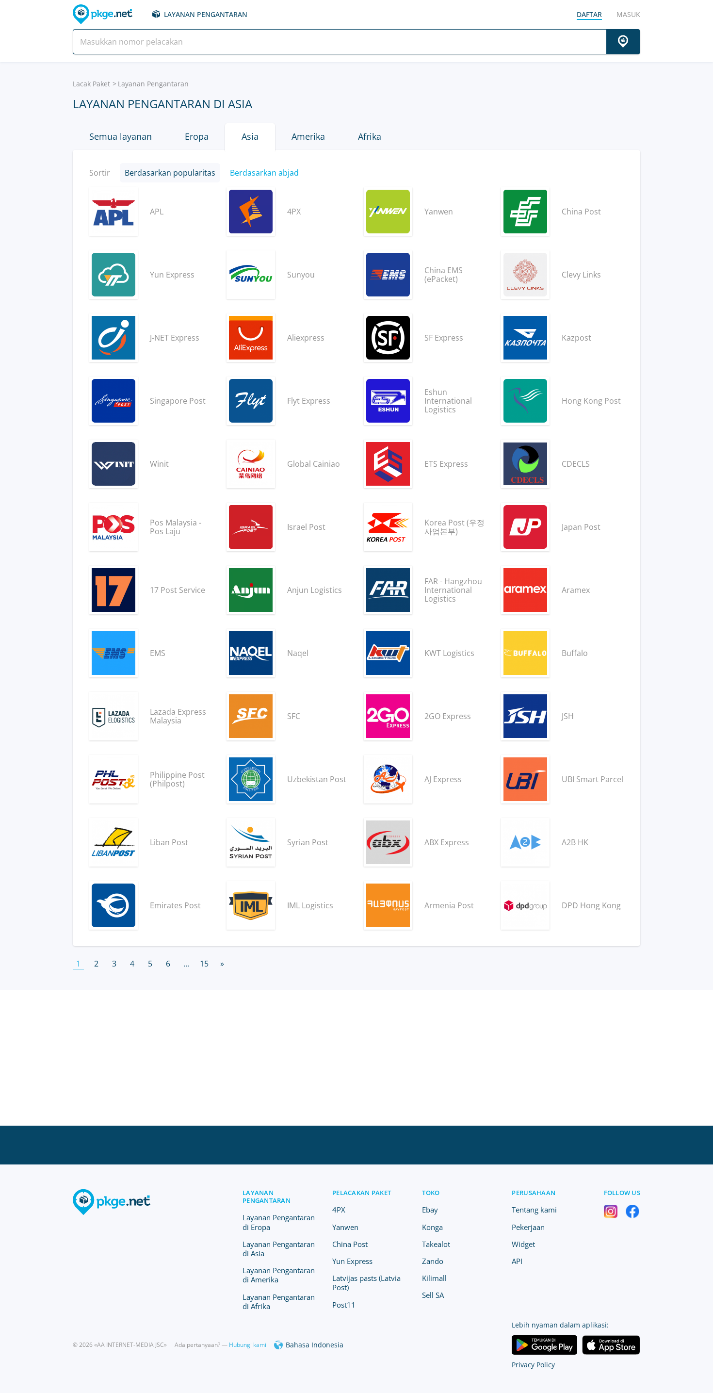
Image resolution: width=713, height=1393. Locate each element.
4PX (338, 1209)
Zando (432, 1261)
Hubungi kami (247, 1345)
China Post (350, 1244)
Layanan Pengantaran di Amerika (279, 1274)
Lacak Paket (91, 83)
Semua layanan (120, 136)
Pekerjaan (528, 1227)
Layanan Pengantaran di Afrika (279, 1301)
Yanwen (345, 1227)
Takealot (436, 1244)
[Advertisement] (356, 1058)
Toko (430, 1192)
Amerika (308, 136)
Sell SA (433, 1295)
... (186, 963)
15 (204, 963)
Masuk (628, 14)
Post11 (344, 1305)
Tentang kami (534, 1209)
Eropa (197, 136)
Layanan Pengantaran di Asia (279, 1248)
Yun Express (352, 1261)
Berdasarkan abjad (264, 173)
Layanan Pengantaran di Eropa (279, 1222)
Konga (432, 1227)
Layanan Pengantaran (205, 14)
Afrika (369, 136)
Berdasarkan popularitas (170, 172)
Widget (523, 1244)
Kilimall (434, 1278)
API (517, 1261)
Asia (250, 136)
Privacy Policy (533, 1364)
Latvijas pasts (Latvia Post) (366, 1282)
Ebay (430, 1209)
